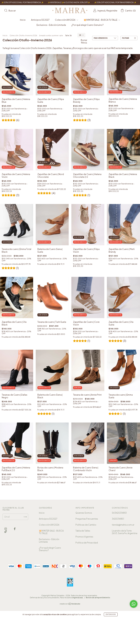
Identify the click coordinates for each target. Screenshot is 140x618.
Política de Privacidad (86, 542)
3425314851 (118, 519)
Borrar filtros (84, 41)
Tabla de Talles (82, 530)
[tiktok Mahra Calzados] (6, 531)
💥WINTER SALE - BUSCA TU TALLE (101, 20)
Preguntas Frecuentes (86, 519)
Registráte (112, 10)
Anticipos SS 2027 (40, 20)
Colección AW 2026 (65, 20)
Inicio (23, 20)
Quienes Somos (83, 513)
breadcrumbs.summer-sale (51, 35)
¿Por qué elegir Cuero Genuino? (87, 25)
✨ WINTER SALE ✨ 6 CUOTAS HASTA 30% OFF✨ (42, 2)
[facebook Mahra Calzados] (15, 529)
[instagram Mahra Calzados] (6, 529)
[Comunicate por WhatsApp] (133, 604)
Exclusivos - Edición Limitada (51, 25)
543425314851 (119, 513)
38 (80, 35)
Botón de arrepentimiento (98, 598)
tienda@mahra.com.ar (123, 525)
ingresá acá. (77, 598)
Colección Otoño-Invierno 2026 (23, 35)
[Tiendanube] (70, 604)
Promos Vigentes (84, 536)
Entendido (111, 614)
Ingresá (101, 10)
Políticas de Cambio (85, 525)
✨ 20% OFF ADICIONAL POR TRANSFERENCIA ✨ (88, 2)
